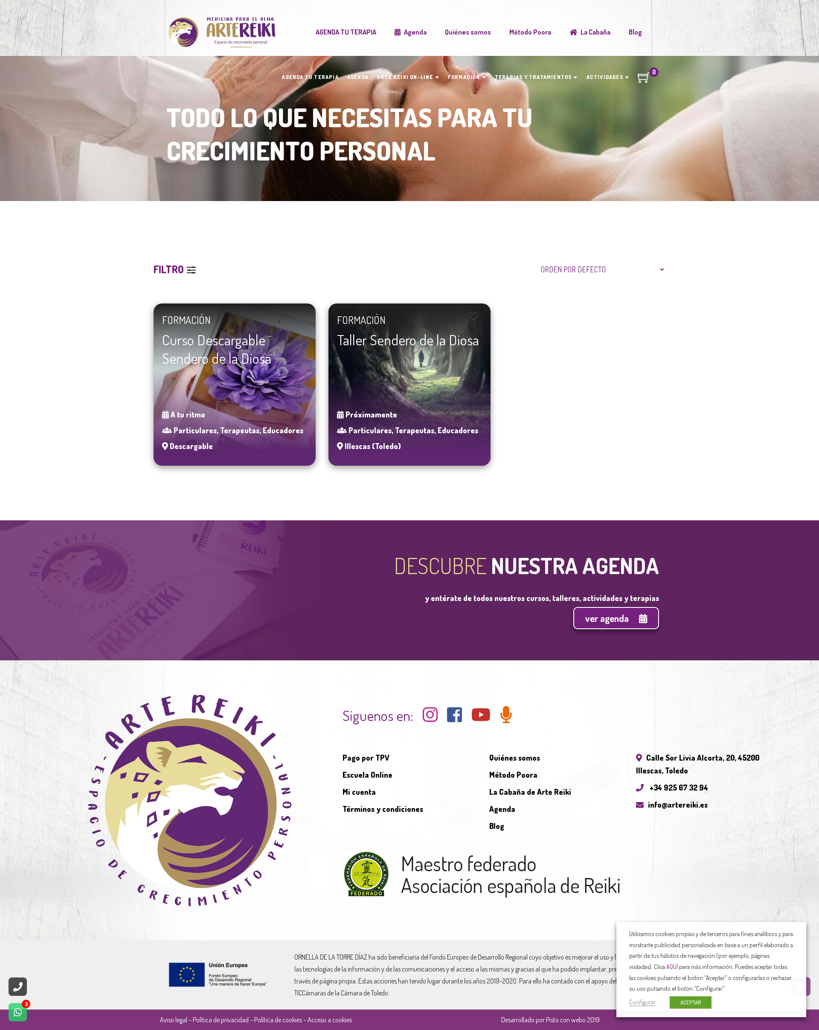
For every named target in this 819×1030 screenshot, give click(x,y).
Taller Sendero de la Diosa (408, 339)
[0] (644, 80)
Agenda (502, 809)
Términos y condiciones (383, 809)
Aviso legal (173, 1019)
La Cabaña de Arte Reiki (530, 792)
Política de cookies (278, 1019)
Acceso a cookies (330, 1019)
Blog (496, 826)
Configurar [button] (642, 1002)
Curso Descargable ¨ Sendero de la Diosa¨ (218, 348)
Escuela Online (367, 774)
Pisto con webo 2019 (573, 1019)
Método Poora (513, 774)
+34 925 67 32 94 (678, 787)
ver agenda (607, 618)
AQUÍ (672, 966)
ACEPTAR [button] (690, 1002)
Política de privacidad (221, 1019)
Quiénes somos (514, 757)
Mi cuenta (359, 792)
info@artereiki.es (678, 804)
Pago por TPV (366, 757)
